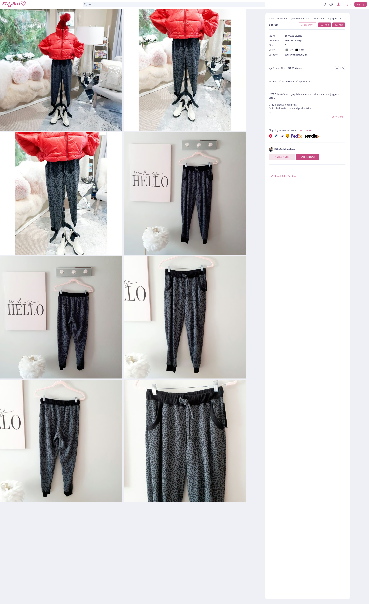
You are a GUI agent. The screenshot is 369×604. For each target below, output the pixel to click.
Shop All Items (308, 156)
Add (327, 24)
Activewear (288, 81)
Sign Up (360, 4)
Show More (337, 116)
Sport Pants (305, 81)
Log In (348, 4)
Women (273, 81)
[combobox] (174, 4)
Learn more (305, 130)
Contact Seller (283, 156)
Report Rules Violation (285, 176)
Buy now (339, 24)
